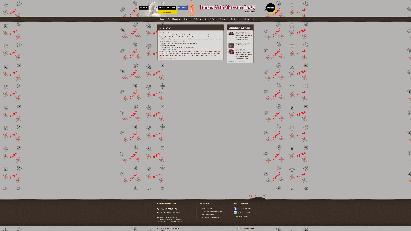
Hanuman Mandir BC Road (167, 7)
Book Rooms (182, 7)
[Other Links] (210, 19)
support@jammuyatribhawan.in (172, 212)
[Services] (235, 19)
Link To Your (210, 217)
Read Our (207, 209)
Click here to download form (167, 58)
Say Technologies (249, 228)
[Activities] (247, 19)
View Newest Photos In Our (212, 211)
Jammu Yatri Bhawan (173, 228)
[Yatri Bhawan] (174, 19)
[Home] (161, 19)
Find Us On (244, 209)
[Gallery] (197, 19)
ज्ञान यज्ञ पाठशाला (167, 12)
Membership (143, 7)
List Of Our (208, 214)
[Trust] (187, 19)
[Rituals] (223, 19)
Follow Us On (244, 212)
